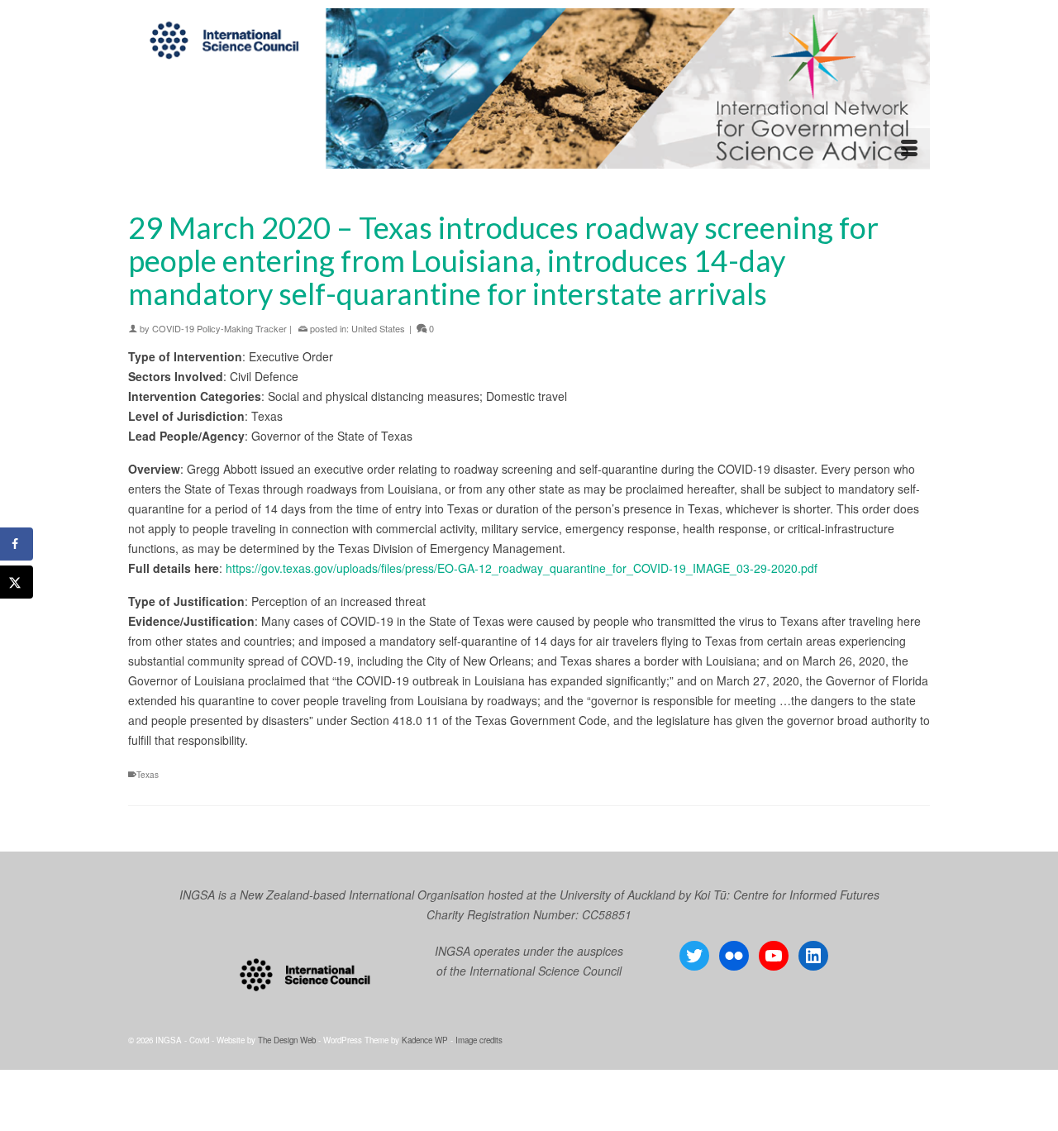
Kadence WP (425, 1040)
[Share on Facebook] (16, 544)
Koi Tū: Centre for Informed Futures (786, 894)
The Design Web (287, 1040)
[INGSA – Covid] (529, 88)
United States (378, 328)
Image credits (479, 1040)
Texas (147, 774)
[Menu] (909, 148)
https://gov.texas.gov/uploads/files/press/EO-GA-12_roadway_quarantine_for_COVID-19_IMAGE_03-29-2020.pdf (521, 568)
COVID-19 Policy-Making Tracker (219, 328)
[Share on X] (16, 582)
